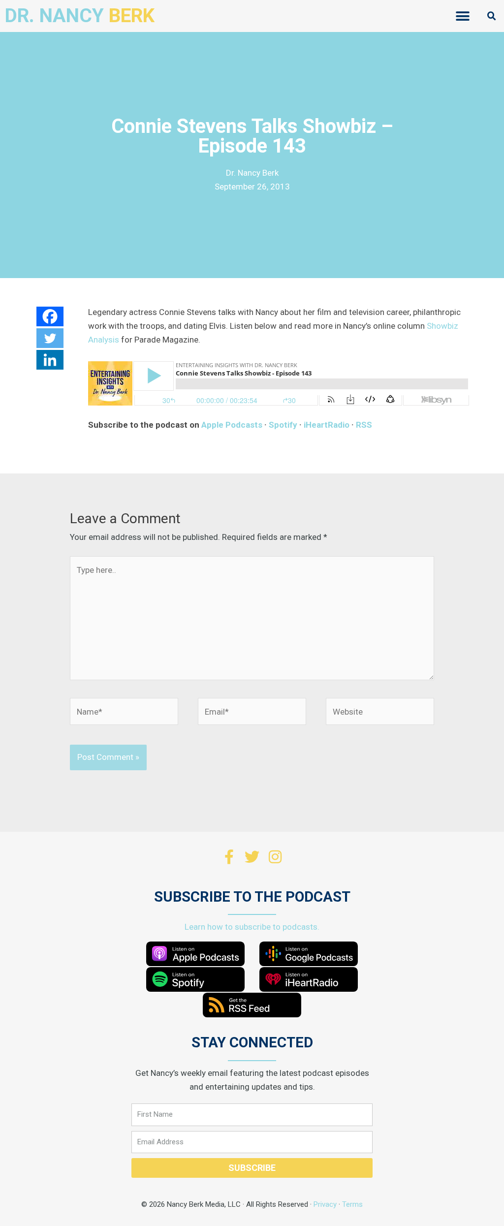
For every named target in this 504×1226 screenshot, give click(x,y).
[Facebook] (49, 316)
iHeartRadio (326, 425)
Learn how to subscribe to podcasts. (252, 927)
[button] (463, 16)
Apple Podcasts (231, 425)
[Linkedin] (49, 360)
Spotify (283, 425)
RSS (364, 425)
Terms (352, 1204)
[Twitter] (49, 338)
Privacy (325, 1204)
